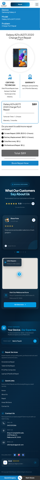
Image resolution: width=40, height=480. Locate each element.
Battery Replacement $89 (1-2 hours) (19, 137)
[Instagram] (19, 455)
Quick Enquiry (10, 478)
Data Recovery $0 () (12, 141)
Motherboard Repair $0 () (14, 145)
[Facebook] (15, 455)
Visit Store (30, 478)
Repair (20, 4)
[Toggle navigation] (37, 4)
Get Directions (20, 305)
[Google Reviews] (23, 455)
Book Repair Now (20, 163)
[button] (15, 252)
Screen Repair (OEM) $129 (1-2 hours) (18, 133)
